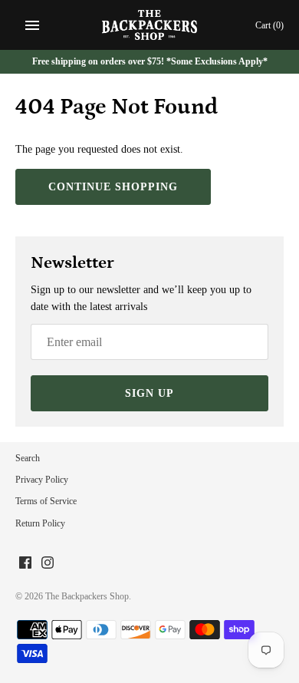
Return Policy (40, 523)
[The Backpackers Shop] (150, 25)
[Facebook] (25, 563)
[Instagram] (47, 563)
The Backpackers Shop (87, 596)
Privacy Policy (41, 479)
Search (27, 458)
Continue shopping (113, 187)
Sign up (149, 393)
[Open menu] (32, 25)
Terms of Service (46, 501)
